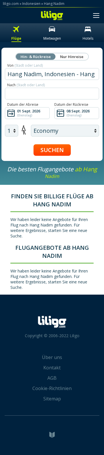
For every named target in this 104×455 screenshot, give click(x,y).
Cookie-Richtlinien (52, 388)
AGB (52, 378)
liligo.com (11, 3)
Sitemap (52, 399)
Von (25, 65)
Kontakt (52, 367)
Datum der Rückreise (71, 104)
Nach (26, 84)
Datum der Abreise (22, 104)
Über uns (52, 357)
